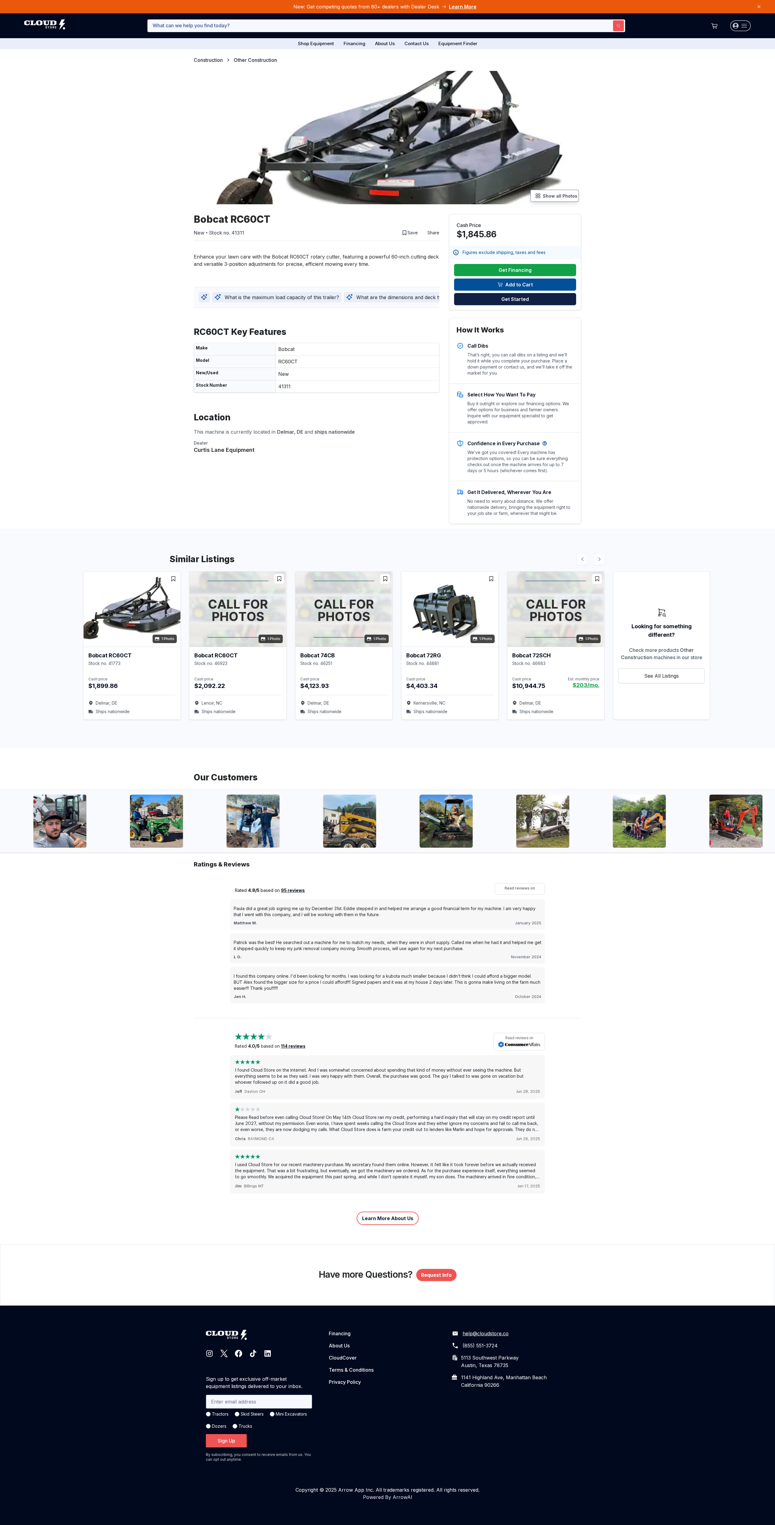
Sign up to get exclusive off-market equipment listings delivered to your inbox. (254, 1382)
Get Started (515, 299)
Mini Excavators (291, 1414)
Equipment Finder (457, 43)
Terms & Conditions (351, 1370)
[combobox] (386, 25)
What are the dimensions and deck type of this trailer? (418, 297)
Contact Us (416, 43)
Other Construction (255, 60)
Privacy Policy (345, 1382)
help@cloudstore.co (486, 1333)
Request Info (436, 1275)
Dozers (219, 1426)
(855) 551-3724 (480, 1346)
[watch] (173, 579)
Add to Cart (519, 285)
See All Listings (661, 676)
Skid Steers (252, 1414)
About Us (385, 43)
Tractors (220, 1414)
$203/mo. (586, 685)
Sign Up (226, 1441)
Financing (354, 43)
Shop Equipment (316, 43)
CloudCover (343, 1358)
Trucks (245, 1426)
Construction (208, 60)
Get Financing (515, 270)
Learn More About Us (387, 1218)
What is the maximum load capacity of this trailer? (282, 297)
